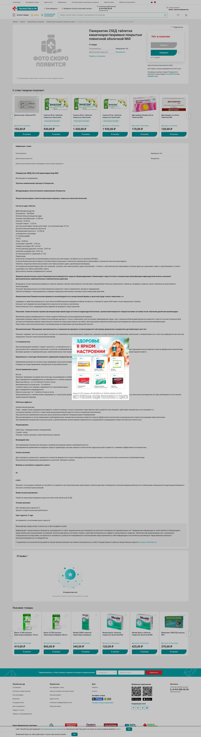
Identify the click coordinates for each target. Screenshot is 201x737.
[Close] (126, 339)
